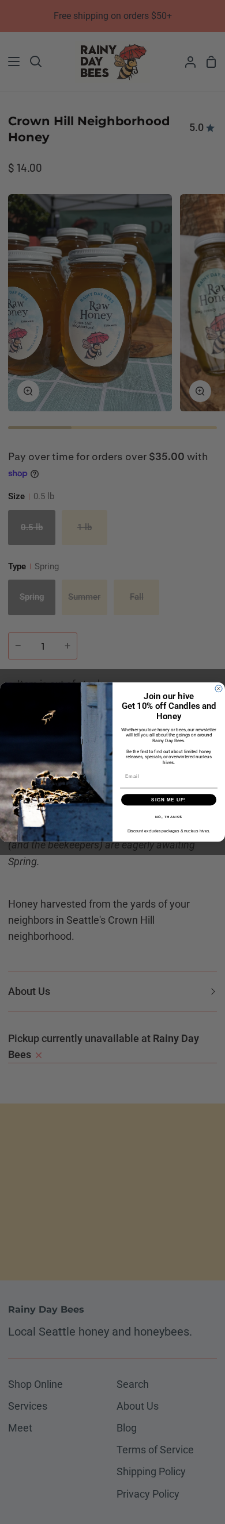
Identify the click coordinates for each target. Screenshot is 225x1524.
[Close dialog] (218, 688)
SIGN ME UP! (168, 799)
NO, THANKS (169, 817)
